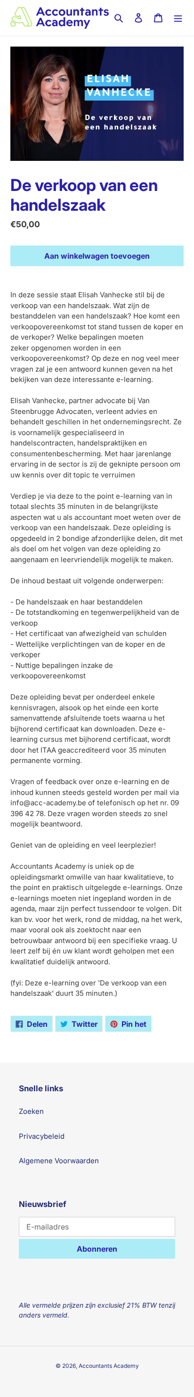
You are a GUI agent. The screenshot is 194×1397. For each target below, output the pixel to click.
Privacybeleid (42, 1136)
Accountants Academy (109, 1365)
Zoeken (31, 1111)
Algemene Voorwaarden (59, 1160)
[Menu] (178, 18)
